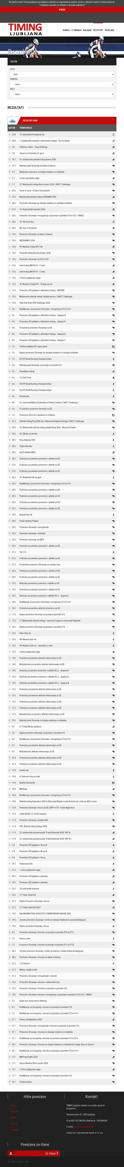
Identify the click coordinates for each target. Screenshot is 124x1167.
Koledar (13, 1117)
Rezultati (13, 1123)
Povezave (14, 1130)
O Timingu (14, 1111)
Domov (13, 1105)
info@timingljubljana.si (83, 1127)
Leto (12, 69)
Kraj (12, 89)
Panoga (14, 79)
